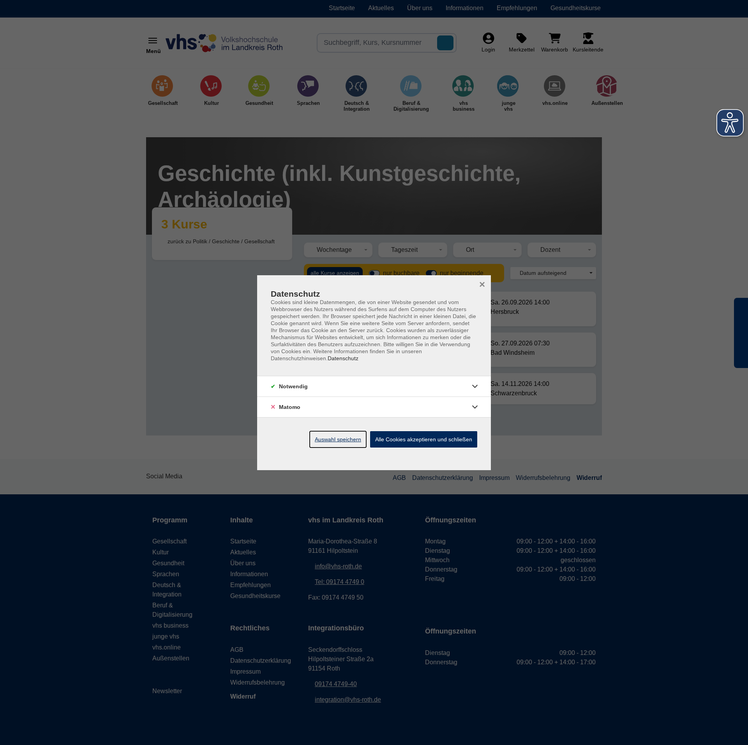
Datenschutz (343, 358)
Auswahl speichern (338, 439)
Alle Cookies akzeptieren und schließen (423, 439)
